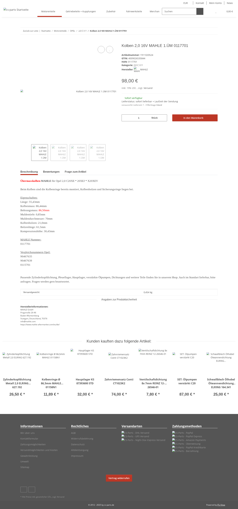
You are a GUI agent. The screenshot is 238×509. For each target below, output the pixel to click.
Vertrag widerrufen (119, 478)
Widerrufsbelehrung (82, 438)
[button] (209, 11)
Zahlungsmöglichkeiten (33, 444)
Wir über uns (27, 432)
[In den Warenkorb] (23, 41)
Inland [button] (159, 105)
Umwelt (24, 461)
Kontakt (200, 3)
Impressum (77, 455)
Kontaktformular (29, 438)
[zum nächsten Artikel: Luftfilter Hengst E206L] (214, 30)
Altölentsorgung (79, 450)
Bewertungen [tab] (51, 171)
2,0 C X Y (138, 65)
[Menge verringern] (125, 118)
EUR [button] (185, 3)
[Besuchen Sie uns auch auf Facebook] (23, 489)
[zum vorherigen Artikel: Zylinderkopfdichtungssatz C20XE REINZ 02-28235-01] (207, 30)
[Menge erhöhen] (163, 118)
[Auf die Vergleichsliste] (101, 49)
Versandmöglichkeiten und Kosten (39, 450)
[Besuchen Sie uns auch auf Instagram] (31, 489)
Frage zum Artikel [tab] (75, 171)
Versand (148, 88)
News (230, 3)
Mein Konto (215, 3)
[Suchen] (199, 11)
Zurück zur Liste (30, 30)
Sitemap (24, 467)
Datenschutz (78, 444)
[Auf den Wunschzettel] (109, 49)
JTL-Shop (221, 505)
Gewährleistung (29, 455)
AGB (73, 432)
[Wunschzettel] (216, 11)
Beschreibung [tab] (29, 171)
